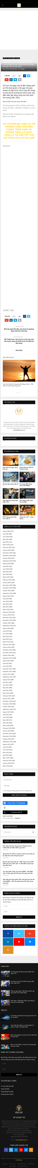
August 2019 (6, 744)
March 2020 (6, 725)
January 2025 (7, 582)
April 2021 (6, 690)
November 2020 (7, 704)
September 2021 (8, 677)
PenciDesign (19, 1160)
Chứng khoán (5, 1094)
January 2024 (7, 615)
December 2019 (7, 733)
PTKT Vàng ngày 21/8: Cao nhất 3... (10, 517)
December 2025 (7, 553)
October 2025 (7, 558)
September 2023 (8, 625)
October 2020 (7, 706)
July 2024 (5, 598)
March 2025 (6, 577)
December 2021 (7, 669)
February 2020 (7, 728)
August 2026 (6, 531)
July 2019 (5, 747)
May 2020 (6, 720)
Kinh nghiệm (12, 1166)
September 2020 (8, 709)
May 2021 (6, 687)
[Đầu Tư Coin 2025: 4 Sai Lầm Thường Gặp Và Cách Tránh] (5, 1047)
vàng (12, 310)
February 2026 (7, 547)
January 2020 (7, 731)
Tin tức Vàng (12, 1163)
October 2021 (7, 674)
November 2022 (7, 652)
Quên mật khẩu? (8, 816)
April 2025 (6, 574)
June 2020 (6, 717)
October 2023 (7, 623)
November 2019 (7, 736)
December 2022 (7, 650)
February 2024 (7, 612)
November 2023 (7, 620)
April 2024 (6, 606)
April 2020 (6, 723)
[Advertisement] (19, 30)
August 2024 (6, 596)
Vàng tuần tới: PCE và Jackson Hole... (26, 468)
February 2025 (7, 580)
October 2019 (7, 739)
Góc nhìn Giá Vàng (22, 1166)
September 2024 (8, 593)
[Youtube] (21, 1150)
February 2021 (7, 696)
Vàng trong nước (21, 1163)
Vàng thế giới (5, 1091)
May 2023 (6, 636)
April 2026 (6, 542)
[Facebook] (6, 1150)
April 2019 (6, 755)
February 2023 (7, 644)
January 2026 (7, 550)
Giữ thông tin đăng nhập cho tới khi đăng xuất (18, 790)
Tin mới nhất (16, 58)
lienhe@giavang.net (21, 1140)
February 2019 (7, 760)
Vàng (2, 1089)
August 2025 (6, 563)
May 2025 (6, 571)
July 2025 (5, 566)
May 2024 (6, 604)
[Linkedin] (16, 1150)
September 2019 (8, 741)
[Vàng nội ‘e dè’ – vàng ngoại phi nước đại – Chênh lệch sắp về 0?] (27, 510)
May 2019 (6, 752)
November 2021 (7, 671)
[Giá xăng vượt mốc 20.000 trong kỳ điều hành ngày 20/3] (5, 983)
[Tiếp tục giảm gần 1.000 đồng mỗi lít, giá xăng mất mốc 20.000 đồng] (5, 993)
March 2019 (6, 758)
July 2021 (5, 682)
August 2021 (6, 679)
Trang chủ (4, 1163)
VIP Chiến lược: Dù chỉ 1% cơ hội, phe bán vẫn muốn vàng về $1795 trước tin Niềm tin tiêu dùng (19, 341)
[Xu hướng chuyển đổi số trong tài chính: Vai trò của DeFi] (5, 1018)
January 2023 (7, 647)
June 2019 (6, 749)
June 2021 (6, 685)
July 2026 (5, 534)
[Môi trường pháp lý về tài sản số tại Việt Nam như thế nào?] (5, 1037)
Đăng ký (17, 818)
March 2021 (6, 693)
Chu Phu (7, 69)
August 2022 (6, 660)
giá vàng (6, 310)
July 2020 (5, 714)
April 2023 (6, 639)
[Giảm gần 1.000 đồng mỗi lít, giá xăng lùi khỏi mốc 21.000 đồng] (5, 1003)
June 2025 (6, 569)
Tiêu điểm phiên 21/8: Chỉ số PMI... (26, 501)
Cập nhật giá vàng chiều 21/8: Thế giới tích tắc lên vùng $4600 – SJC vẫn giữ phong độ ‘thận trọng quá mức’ (19, 881)
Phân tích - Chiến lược (8, 58)
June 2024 (6, 601)
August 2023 (6, 628)
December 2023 (7, 617)
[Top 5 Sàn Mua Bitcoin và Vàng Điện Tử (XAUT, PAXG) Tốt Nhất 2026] (5, 1027)
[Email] (26, 1150)
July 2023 (5, 631)
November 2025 (7, 555)
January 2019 (7, 763)
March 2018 (6, 766)
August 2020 (6, 712)
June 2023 (6, 633)
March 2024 (6, 609)
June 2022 (6, 666)
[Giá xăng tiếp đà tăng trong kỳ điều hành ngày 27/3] (5, 974)
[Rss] (31, 1150)
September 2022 (8, 658)
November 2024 (7, 588)
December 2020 (7, 701)
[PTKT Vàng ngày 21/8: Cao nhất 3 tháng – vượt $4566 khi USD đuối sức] (11, 510)
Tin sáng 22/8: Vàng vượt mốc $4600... (25, 484)
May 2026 (6, 539)
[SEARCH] (33, 832)
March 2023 (6, 642)
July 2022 (5, 663)
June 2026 (6, 536)
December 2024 (7, 585)
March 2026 (6, 544)
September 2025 (8, 561)
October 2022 (7, 655)
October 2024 (7, 590)
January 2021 (7, 698)
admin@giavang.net (19, 430)
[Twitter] (11, 1150)
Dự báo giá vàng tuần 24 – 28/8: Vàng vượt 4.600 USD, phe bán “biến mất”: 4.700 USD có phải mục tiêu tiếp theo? (18, 863)
